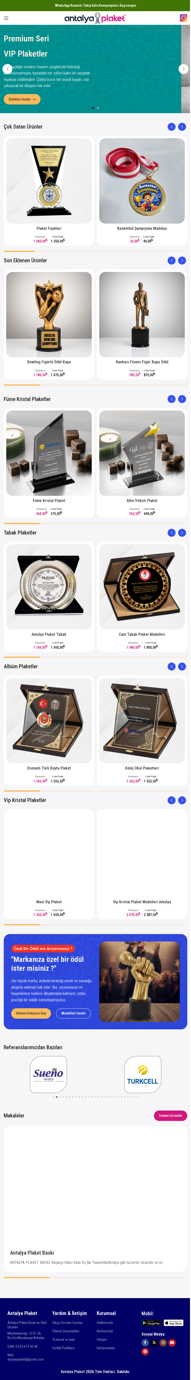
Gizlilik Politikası (63, 1348)
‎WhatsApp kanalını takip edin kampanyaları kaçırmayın (95, 5)
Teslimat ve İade (63, 1340)
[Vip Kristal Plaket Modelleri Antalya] (142, 854)
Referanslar (105, 1331)
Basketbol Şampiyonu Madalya (142, 228)
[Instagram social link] (163, 1342)
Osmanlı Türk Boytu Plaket (49, 768)
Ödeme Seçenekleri (65, 1331)
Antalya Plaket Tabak (49, 634)
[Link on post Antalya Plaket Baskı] (95, 1183)
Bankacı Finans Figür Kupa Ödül (142, 362)
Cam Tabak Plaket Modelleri (142, 634)
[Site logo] (95, 17)
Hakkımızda (105, 1323)
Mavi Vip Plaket (49, 902)
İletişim (102, 1340)
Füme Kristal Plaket (49, 500)
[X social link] (154, 1342)
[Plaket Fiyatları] (49, 181)
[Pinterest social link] (145, 1351)
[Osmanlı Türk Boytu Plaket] (49, 720)
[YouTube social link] (172, 1342)
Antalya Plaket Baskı (32, 1253)
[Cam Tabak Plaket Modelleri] (142, 587)
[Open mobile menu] (6, 18)
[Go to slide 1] (93, 108)
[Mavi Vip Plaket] (49, 854)
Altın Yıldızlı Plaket (142, 500)
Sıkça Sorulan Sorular (67, 1323)
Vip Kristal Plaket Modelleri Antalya (142, 902)
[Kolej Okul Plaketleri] (142, 720)
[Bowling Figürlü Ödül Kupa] (49, 314)
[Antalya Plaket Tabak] (49, 587)
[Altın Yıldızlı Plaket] (142, 453)
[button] (7, 69)
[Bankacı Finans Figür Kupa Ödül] (142, 314)
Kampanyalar (106, 1348)
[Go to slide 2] (98, 108)
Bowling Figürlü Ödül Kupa (49, 362)
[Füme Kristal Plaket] (49, 453)
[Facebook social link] (145, 1342)
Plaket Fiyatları (49, 228)
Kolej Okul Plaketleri (142, 768)
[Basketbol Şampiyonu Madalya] (142, 181)
